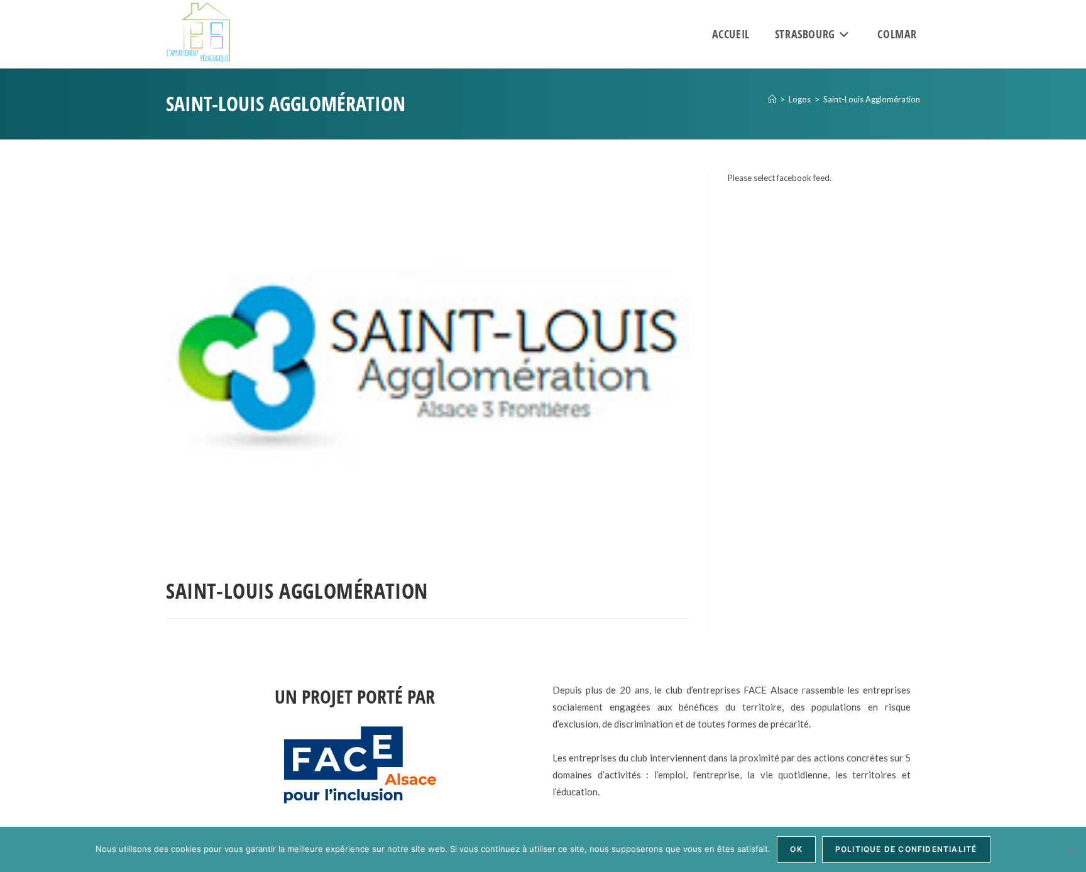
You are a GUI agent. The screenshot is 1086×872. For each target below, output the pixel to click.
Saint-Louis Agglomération (871, 99)
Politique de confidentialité (906, 849)
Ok (796, 849)
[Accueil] (772, 99)
